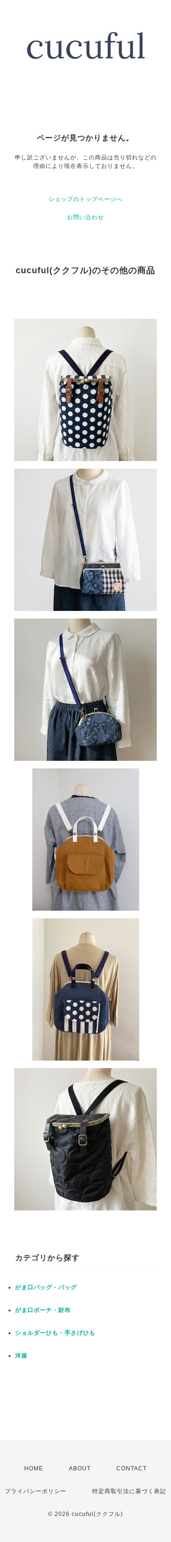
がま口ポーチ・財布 (43, 1310)
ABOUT (80, 1468)
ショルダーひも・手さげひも (55, 1333)
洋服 (21, 1355)
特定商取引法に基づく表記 (129, 1491)
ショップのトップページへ (85, 199)
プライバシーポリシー (35, 1491)
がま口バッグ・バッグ (46, 1287)
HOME (33, 1468)
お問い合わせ (85, 217)
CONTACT (131, 1468)
